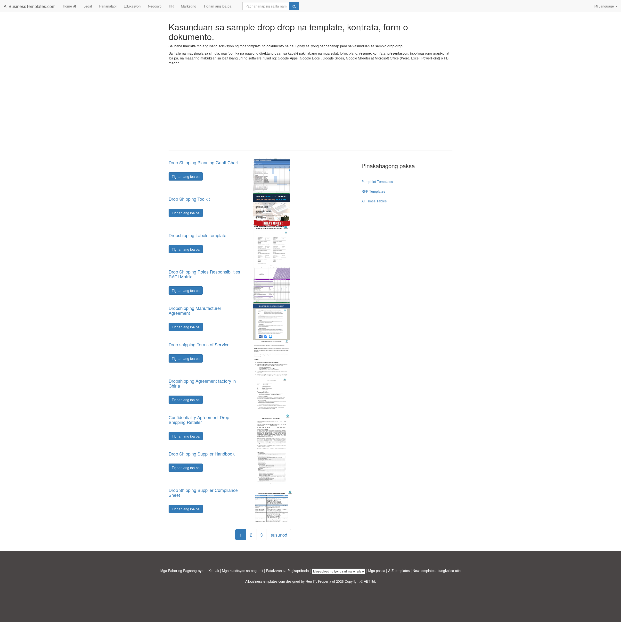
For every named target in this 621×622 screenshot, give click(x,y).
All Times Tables (374, 201)
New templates (424, 570)
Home (68, 6)
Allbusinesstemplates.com (265, 581)
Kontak (213, 570)
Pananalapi (107, 6)
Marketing (188, 6)
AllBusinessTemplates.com (30, 6)
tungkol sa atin (449, 570)
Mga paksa (376, 570)
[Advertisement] (310, 111)
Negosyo (155, 6)
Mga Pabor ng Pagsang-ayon (182, 570)
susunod (279, 534)
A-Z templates (399, 570)
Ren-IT (311, 581)
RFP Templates (373, 191)
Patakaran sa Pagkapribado (287, 570)
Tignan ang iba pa (217, 6)
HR (171, 6)
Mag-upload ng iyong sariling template (338, 571)
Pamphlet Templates (377, 181)
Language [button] (606, 6)
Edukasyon (132, 6)
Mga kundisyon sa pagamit (242, 570)
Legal (87, 6)
